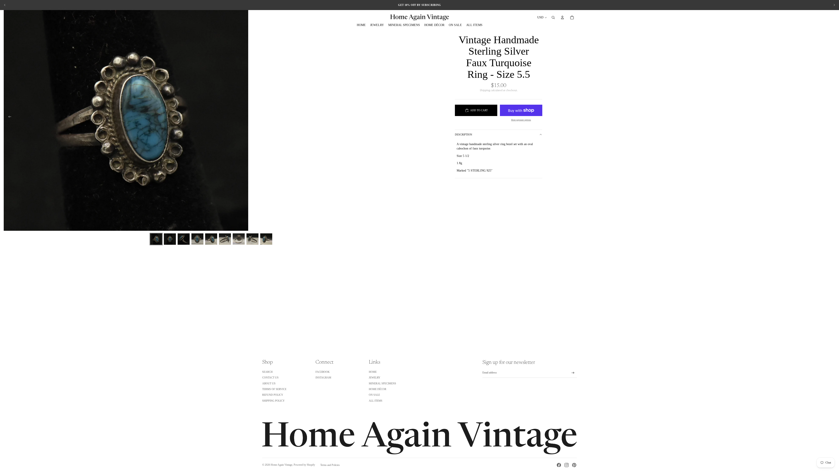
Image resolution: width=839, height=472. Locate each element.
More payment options (521, 120)
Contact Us (270, 377)
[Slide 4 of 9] (197, 239)
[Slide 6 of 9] (225, 239)
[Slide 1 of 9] (156, 239)
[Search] (553, 17)
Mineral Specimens (382, 383)
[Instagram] (566, 465)
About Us (269, 383)
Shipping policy (273, 400)
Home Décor (377, 389)
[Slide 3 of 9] (184, 239)
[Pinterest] (574, 465)
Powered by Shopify (304, 464)
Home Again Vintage (281, 464)
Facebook (322, 371)
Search (267, 371)
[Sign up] (573, 373)
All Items (375, 400)
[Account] (562, 17)
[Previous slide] (5, 5)
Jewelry (374, 377)
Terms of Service (274, 389)
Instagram (323, 377)
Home (373, 371)
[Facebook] (559, 465)
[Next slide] (834, 5)
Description (463, 134)
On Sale (374, 394)
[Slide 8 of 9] (252, 239)
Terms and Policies (330, 465)
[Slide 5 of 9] (211, 239)
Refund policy (272, 394)
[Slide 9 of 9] (266, 239)
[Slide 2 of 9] (170, 239)
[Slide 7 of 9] (239, 239)
